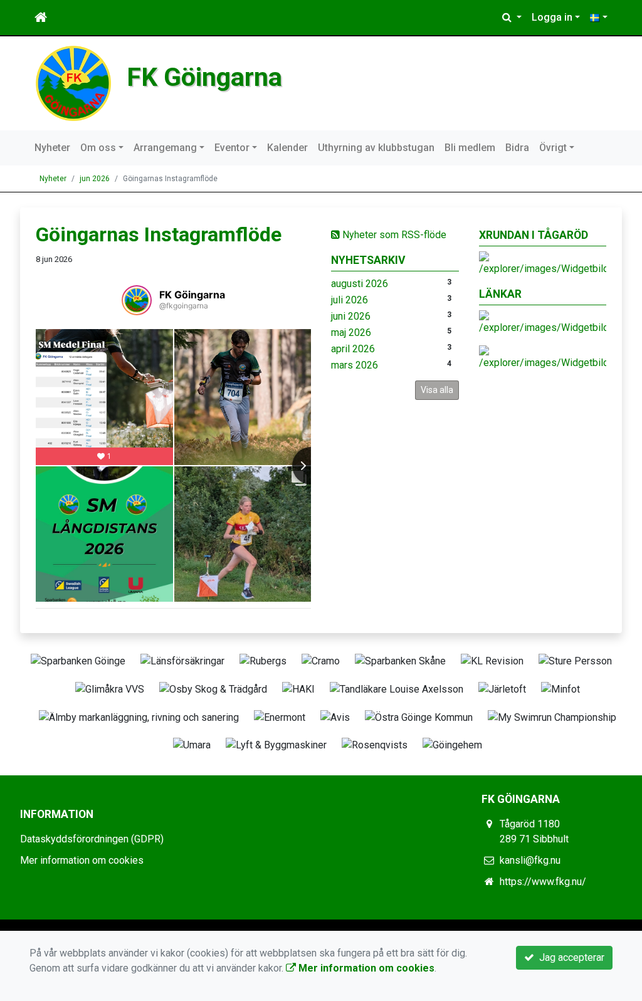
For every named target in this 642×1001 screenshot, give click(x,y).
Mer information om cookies (82, 860)
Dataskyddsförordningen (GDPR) (92, 839)
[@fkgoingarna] (136, 300)
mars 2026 (354, 365)
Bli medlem (470, 148)
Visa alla (437, 390)
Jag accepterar (569, 957)
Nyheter (52, 148)
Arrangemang (165, 148)
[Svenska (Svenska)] (599, 17)
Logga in (552, 17)
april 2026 (353, 349)
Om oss (98, 148)
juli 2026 (349, 300)
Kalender (287, 148)
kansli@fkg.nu (530, 860)
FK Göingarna (204, 77)
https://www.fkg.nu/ (543, 882)
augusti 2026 (359, 284)
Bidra (517, 148)
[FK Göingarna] (73, 82)
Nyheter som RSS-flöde (393, 235)
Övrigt (553, 148)
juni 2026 (351, 316)
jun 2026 (95, 178)
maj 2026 (351, 332)
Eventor (232, 148)
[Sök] (512, 17)
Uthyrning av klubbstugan (376, 148)
